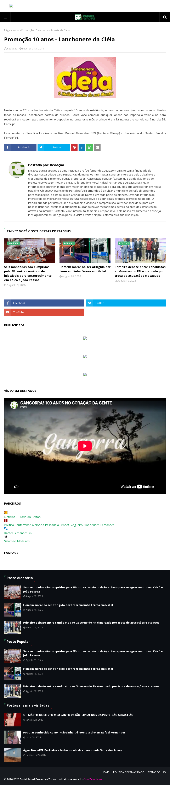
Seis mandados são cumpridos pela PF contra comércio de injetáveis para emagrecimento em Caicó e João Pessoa (28, 273)
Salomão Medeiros (17, 541)
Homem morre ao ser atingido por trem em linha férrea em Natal (85, 269)
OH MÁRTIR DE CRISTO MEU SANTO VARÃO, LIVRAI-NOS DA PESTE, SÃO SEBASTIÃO (78, 715)
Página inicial (11, 30)
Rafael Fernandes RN (18, 533)
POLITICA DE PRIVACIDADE (128, 772)
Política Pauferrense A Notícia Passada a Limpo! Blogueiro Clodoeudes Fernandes (59, 525)
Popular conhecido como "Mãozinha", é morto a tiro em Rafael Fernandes (74, 732)
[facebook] (44, 303)
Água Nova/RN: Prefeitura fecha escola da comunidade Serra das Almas (72, 750)
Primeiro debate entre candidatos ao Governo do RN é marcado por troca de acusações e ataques (140, 271)
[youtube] (44, 312)
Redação (12, 48)
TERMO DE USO (157, 772)
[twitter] (126, 303)
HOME (105, 772)
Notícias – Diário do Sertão (22, 517)
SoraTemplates (93, 779)
